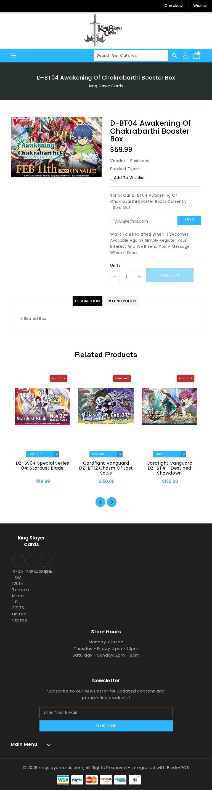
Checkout (174, 5)
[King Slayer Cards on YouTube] (40, 5)
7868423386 (31, 572)
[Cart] (197, 55)
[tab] (87, 301)
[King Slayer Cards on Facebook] (9, 5)
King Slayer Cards (106, 86)
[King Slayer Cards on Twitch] (51, 5)
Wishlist (200, 5)
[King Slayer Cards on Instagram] (30, 5)
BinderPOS (178, 767)
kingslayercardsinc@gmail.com (45, 572)
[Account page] (186, 55)
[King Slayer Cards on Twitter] (19, 5)
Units (115, 265)
